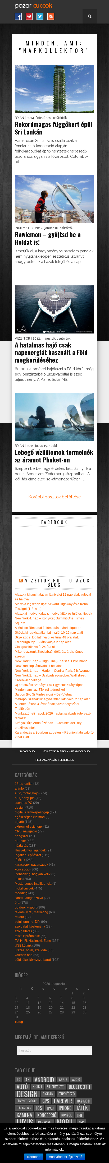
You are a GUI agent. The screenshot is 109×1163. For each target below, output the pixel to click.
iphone (65, 1108)
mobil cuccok (24, 888)
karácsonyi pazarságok (31, 865)
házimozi (83, 1101)
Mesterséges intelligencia (33, 884)
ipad (50, 1108)
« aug (19, 1022)
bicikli (37, 1086)
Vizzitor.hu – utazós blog (57, 582)
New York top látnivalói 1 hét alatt (38, 666)
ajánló (19, 788)
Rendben (33, 1157)
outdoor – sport (26, 907)
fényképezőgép (27, 1100)
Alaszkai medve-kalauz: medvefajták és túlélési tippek (53, 613)
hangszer (21, 836)
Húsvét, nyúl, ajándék (30, 850)
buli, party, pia (25, 798)
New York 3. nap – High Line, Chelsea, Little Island (51, 661)
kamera (24, 1115)
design (20, 807)
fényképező (66, 1093)
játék (82, 1108)
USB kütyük (23, 945)
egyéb (19, 822)
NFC (81, 1122)
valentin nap (24, 955)
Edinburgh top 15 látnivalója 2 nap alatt (43, 642)
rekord (19, 917)
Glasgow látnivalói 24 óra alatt (36, 647)
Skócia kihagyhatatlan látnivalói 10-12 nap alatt (49, 632)
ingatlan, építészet (28, 855)
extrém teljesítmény (29, 826)
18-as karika (24, 784)
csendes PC (23, 803)
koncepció (22, 869)
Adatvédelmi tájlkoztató (65, 1157)
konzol (66, 1115)
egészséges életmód (30, 817)
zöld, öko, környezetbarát (33, 960)
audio (76, 1079)
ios (39, 1108)
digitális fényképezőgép (32, 812)
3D (18, 1079)
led (79, 1115)
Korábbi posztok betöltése (54, 496)
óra (17, 903)
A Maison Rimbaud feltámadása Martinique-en (48, 628)
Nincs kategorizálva (29, 898)
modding (21, 893)
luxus (18, 879)
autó (22, 1087)
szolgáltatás (23, 931)
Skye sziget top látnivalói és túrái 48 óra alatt (47, 637)
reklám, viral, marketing (31, 912)
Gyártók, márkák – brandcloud (66, 751)
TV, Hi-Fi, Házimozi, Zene (33, 941)
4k (27, 1079)
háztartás (21, 845)
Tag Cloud (27, 751)
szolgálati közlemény (30, 926)
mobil (65, 1122)
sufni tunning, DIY (27, 922)
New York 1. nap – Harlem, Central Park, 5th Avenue (52, 671)
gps (45, 1101)
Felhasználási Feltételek (54, 760)
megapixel (45, 1122)
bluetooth (79, 1087)
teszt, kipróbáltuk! (27, 936)
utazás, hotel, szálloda (31, 950)
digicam (48, 1093)
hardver (20, 841)
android (44, 1079)
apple (63, 1079)
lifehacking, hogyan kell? (33, 874)
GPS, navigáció (26, 831)
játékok (20, 860)
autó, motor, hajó (27, 793)
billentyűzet (55, 1086)
